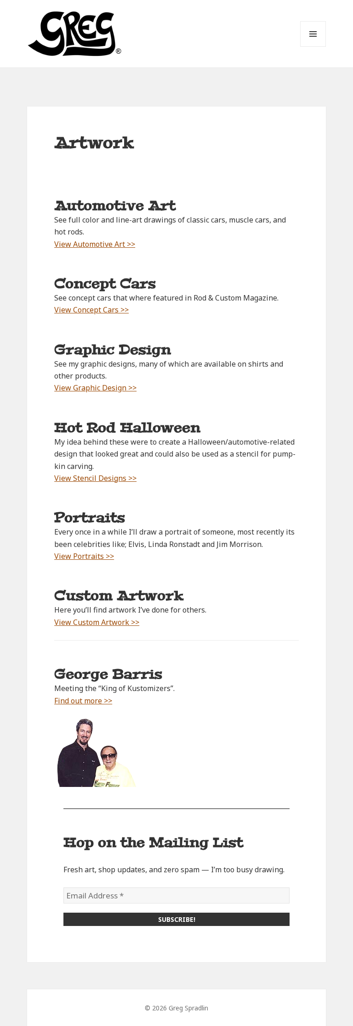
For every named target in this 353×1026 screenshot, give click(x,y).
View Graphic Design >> (95, 388)
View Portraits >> (84, 556)
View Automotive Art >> (94, 244)
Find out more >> (83, 701)
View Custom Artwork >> (96, 622)
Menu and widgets (313, 46)
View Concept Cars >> (91, 310)
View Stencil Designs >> (95, 478)
